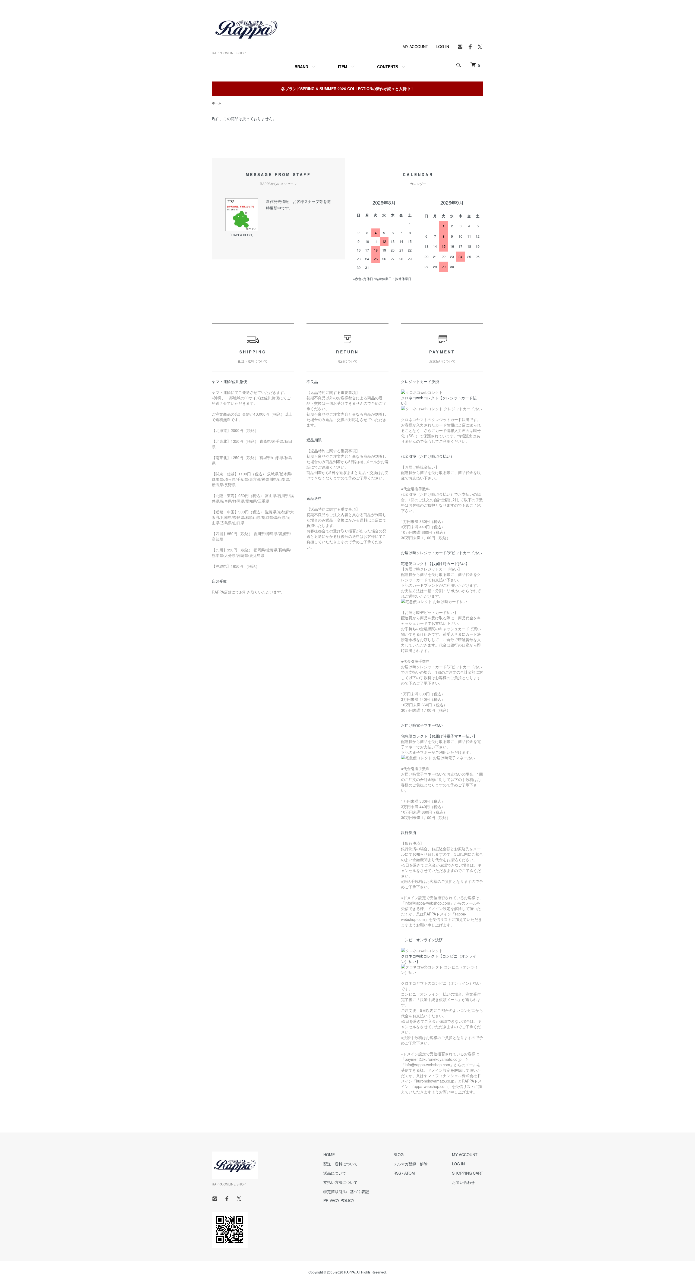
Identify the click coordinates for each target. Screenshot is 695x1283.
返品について (334, 1173)
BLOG (398, 1154)
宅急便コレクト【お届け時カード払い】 (435, 563)
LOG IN (442, 46)
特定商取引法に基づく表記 (346, 1191)
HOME (329, 1154)
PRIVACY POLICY (338, 1200)
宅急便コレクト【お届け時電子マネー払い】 (439, 736)
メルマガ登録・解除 (410, 1163)
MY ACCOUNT (415, 46)
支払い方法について (340, 1182)
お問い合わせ (463, 1182)
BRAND (301, 66)
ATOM (409, 1173)
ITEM (342, 66)
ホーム (217, 103)
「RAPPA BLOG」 (241, 235)
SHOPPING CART (467, 1173)
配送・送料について (340, 1163)
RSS (397, 1173)
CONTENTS (387, 66)
